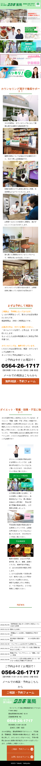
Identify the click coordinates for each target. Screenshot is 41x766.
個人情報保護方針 (26, 708)
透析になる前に (15, 629)
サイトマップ (14, 708)
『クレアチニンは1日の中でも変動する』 (24, 644)
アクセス (37, 708)
